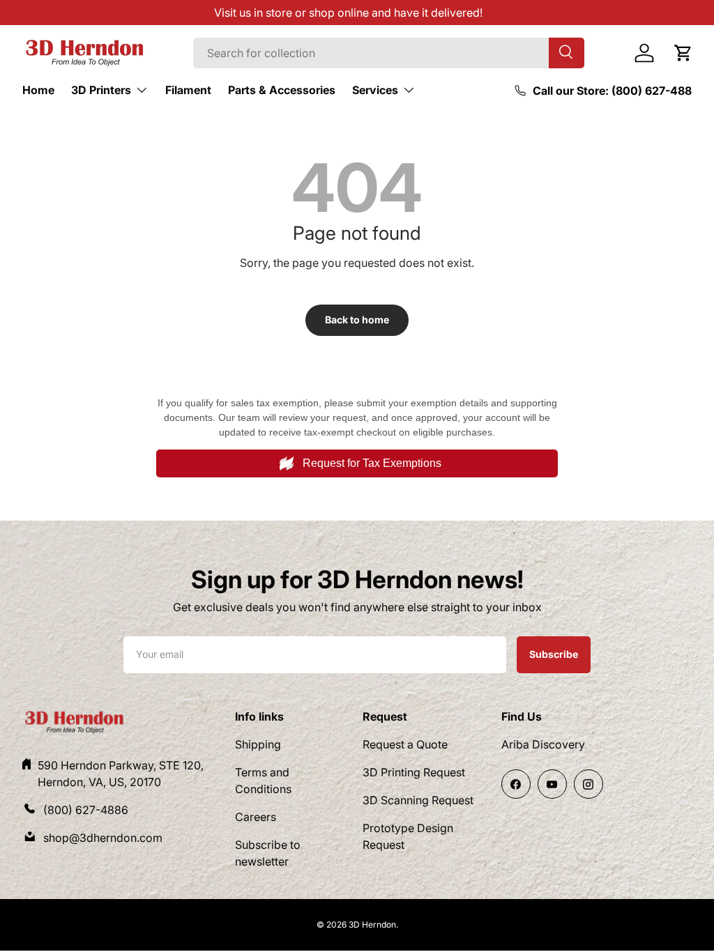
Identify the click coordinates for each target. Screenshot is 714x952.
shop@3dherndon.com (102, 838)
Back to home (357, 319)
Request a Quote (405, 744)
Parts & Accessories (281, 90)
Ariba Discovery (543, 744)
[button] (683, 53)
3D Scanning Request (418, 800)
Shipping (258, 744)
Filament (188, 90)
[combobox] (388, 53)
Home (38, 90)
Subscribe (553, 653)
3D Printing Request (414, 772)
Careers (255, 817)
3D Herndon (372, 924)
